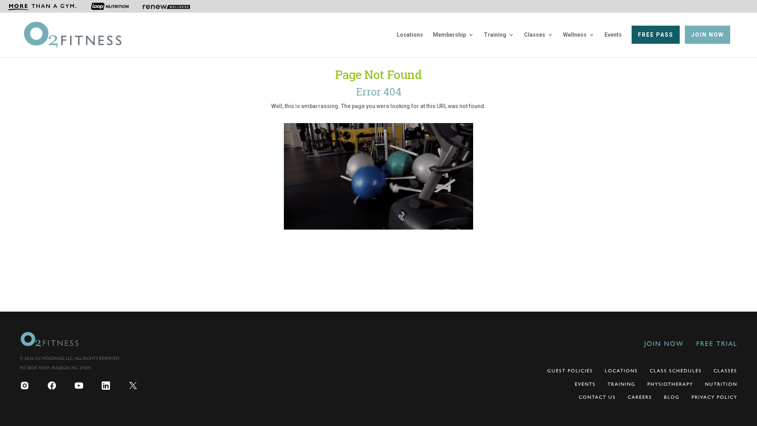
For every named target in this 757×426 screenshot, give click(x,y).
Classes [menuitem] (534, 35)
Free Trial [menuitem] (716, 344)
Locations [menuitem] (410, 35)
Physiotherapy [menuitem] (670, 384)
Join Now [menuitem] (664, 344)
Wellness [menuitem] (575, 35)
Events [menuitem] (613, 35)
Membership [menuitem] (449, 35)
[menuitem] (42, 6)
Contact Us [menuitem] (597, 397)
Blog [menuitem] (672, 397)
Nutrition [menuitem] (721, 384)
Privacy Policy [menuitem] (714, 397)
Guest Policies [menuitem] (570, 371)
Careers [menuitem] (640, 397)
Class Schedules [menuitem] (676, 371)
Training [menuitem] (495, 35)
